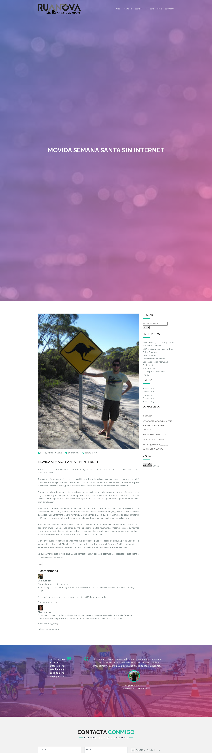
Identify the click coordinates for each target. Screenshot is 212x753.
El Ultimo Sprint (150, 365)
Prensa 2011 (148, 395)
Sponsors (150, 9)
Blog (159, 9)
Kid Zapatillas (149, 368)
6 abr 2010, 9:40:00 (47, 602)
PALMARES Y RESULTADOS (154, 440)
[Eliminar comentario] (56, 602)
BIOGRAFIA (147, 416)
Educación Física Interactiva (155, 362)
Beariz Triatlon (149, 355)
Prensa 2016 (148, 388)
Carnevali (42, 581)
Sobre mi (138, 9)
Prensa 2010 (148, 398)
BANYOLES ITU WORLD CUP (154, 434)
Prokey (146, 375)
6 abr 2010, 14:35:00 (47, 624)
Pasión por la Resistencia (154, 371)
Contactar (169, 9)
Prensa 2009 (148, 401)
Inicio (118, 9)
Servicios (128, 9)
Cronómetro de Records (154, 359)
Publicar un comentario (48, 629)
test (40, 564)
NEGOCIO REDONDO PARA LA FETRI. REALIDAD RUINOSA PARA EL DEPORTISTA (158, 425)
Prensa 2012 (148, 392)
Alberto (42, 612)
